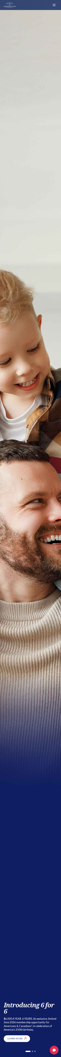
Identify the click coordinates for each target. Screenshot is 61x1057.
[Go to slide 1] (27, 1051)
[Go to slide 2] (32, 1051)
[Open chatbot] (54, 1050)
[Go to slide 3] (35, 1051)
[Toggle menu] (54, 5)
